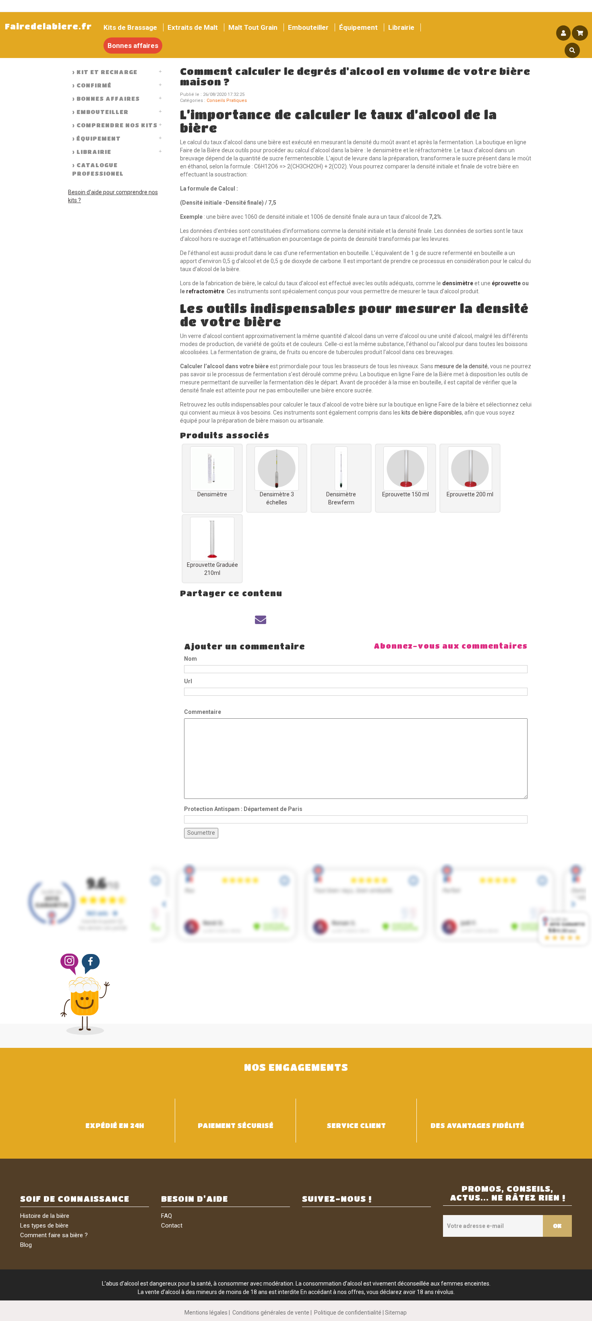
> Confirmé (92, 85)
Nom (190, 658)
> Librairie (91, 151)
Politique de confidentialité (347, 1312)
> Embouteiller (100, 111)
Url (188, 681)
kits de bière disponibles (431, 412)
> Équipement (96, 138)
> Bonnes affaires (106, 98)
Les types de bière (44, 1225)
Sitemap (396, 1312)
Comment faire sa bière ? (54, 1235)
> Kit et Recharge (104, 71)
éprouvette (506, 283)
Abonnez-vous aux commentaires (451, 646)
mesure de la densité (461, 366)
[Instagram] (71, 964)
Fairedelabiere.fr (48, 26)
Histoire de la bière (44, 1215)
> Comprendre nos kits (114, 125)
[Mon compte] (563, 33)
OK (557, 1225)
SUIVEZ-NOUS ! (337, 1198)
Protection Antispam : (243, 809)
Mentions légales (206, 1312)
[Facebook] (196, 620)
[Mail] (260, 620)
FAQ (166, 1215)
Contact (171, 1225)
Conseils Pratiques (227, 100)
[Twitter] (228, 620)
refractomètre (205, 291)
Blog (26, 1244)
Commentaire (202, 712)
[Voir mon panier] (580, 33)
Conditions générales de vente (270, 1312)
